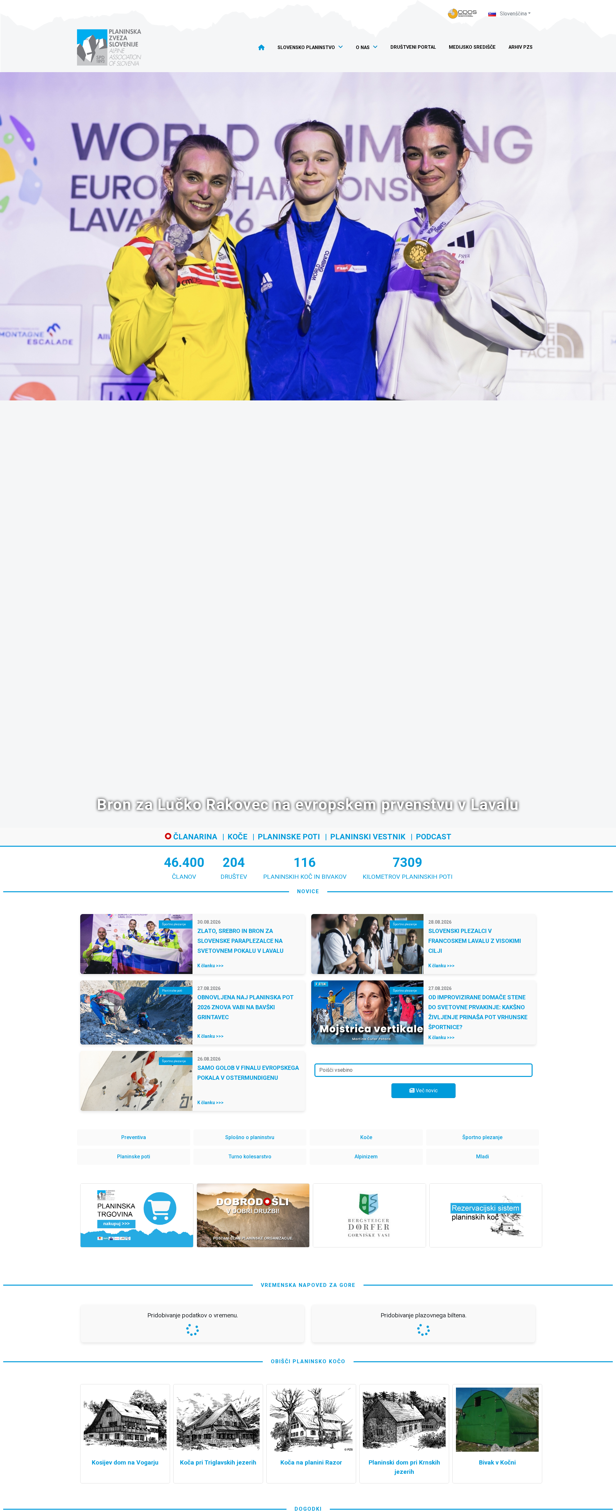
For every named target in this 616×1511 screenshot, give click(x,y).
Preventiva (133, 1137)
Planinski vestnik (368, 836)
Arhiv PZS (521, 47)
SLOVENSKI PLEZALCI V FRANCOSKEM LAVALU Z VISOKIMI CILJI (474, 941)
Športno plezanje (482, 1137)
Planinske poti (289, 836)
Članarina (194, 836)
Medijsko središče (472, 47)
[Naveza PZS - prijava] (462, 13)
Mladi (482, 1157)
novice (308, 891)
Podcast (433, 836)
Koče (237, 836)
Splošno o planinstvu (249, 1137)
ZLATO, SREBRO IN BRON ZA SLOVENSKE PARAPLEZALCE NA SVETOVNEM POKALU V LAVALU (240, 941)
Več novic (426, 1090)
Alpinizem (366, 1157)
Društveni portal (413, 47)
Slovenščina (513, 14)
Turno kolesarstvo (249, 1157)
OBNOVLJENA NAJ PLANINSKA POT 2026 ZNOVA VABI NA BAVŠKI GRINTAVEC (245, 1007)
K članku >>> (210, 965)
